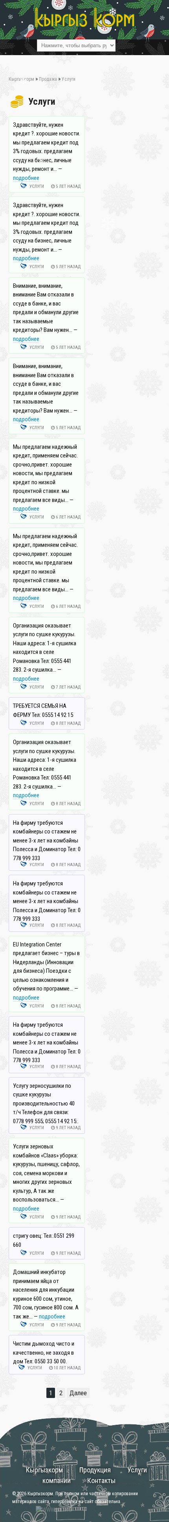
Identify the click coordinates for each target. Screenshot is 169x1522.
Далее (78, 1393)
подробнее (26, 177)
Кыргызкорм (44, 1470)
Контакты (101, 1480)
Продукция (95, 1470)
